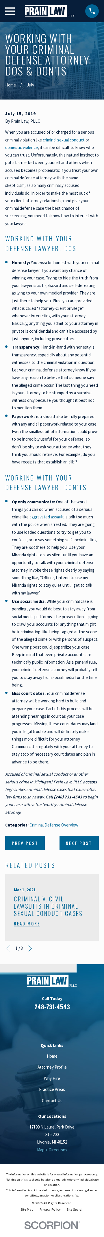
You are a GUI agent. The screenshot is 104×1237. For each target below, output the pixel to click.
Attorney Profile (52, 1067)
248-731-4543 (52, 1006)
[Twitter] (73, 1024)
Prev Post (25, 843)
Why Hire (52, 1078)
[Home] (50, 11)
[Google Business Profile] (59, 1024)
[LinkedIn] (45, 1024)
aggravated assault (46, 517)
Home (52, 1056)
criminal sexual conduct (64, 140)
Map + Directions (52, 1150)
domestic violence (21, 147)
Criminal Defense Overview (53, 825)
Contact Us (52, 1100)
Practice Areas (52, 1089)
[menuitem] (27, 1209)
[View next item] (30, 948)
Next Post (79, 843)
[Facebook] (31, 1024)
